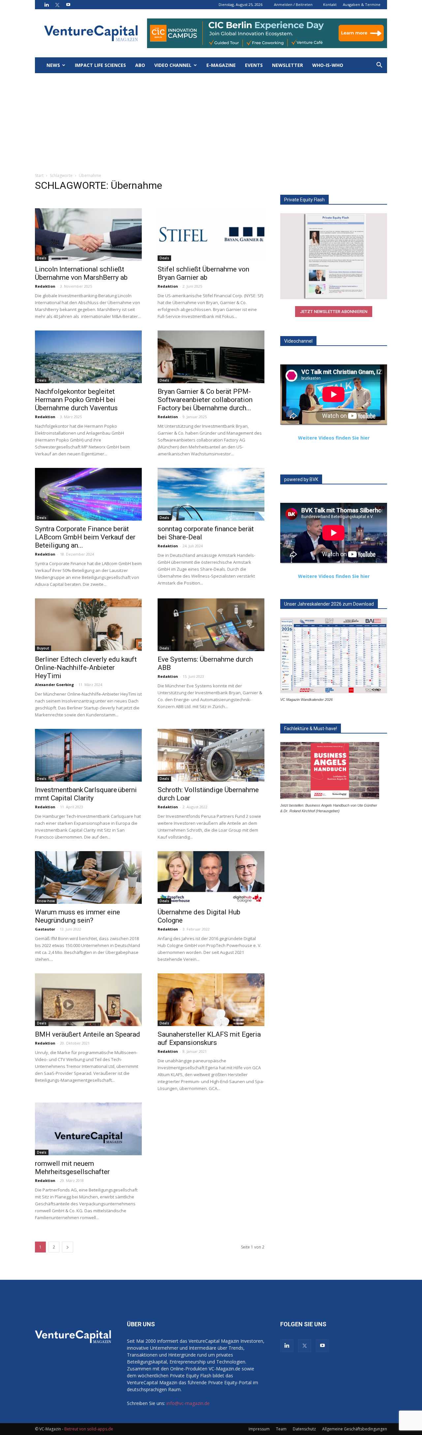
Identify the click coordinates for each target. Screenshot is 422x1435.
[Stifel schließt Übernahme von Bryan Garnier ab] (211, 234)
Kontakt (330, 4)
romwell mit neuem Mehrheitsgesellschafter (72, 1168)
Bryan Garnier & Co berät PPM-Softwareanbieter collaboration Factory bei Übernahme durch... (205, 399)
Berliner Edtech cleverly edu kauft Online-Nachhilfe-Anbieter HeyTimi (86, 667)
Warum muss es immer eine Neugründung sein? (77, 916)
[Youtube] (68, 4)
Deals (41, 258)
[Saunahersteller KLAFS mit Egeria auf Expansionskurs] (211, 999)
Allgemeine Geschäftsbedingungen (354, 1429)
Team (281, 1429)
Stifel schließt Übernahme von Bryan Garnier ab (203, 273)
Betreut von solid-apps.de (88, 1429)
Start (39, 175)
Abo (140, 65)
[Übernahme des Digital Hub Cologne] (211, 877)
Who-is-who (327, 65)
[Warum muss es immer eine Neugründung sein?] (88, 877)
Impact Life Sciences (100, 65)
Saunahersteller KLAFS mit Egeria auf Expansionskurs (209, 1038)
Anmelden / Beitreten (293, 4)
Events (254, 65)
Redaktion (45, 286)
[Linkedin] (46, 4)
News (53, 65)
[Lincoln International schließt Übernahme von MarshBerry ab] (88, 234)
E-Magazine (221, 65)
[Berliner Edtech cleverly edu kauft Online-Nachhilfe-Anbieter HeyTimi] (88, 624)
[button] (379, 66)
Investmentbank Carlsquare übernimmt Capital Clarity (86, 794)
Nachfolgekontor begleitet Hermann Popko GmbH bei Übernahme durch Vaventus (76, 399)
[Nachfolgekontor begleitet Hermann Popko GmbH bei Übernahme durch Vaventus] (88, 356)
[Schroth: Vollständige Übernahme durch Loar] (211, 755)
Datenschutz (304, 1429)
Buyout (43, 648)
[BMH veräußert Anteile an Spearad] (88, 999)
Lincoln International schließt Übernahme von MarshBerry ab (81, 273)
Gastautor (45, 929)
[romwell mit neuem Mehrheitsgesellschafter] (88, 1129)
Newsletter (287, 65)
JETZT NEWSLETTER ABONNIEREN (333, 311)
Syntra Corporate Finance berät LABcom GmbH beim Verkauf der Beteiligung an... (85, 537)
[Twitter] (57, 4)
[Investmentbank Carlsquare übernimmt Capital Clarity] (88, 755)
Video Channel (173, 65)
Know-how (46, 901)
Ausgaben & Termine (361, 4)
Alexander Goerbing (54, 684)
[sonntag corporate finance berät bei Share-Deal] (211, 494)
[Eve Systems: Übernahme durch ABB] (211, 624)
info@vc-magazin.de (188, 1403)
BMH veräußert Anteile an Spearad (87, 1034)
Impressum (259, 1429)
